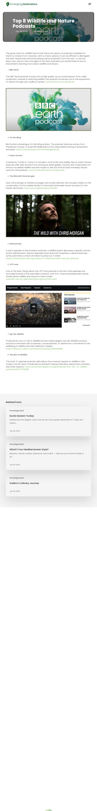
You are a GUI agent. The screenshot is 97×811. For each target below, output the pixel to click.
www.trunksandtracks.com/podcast (46, 170)
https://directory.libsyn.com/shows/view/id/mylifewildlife (34, 348)
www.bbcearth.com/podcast (60, 81)
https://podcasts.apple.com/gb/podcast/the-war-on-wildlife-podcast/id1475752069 (47, 368)
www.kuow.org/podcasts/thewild (40, 188)
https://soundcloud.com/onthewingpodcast (37, 149)
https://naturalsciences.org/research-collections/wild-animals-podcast (42, 258)
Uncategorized (40, 31)
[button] (89, 4)
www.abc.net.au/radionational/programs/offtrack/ (31, 279)
